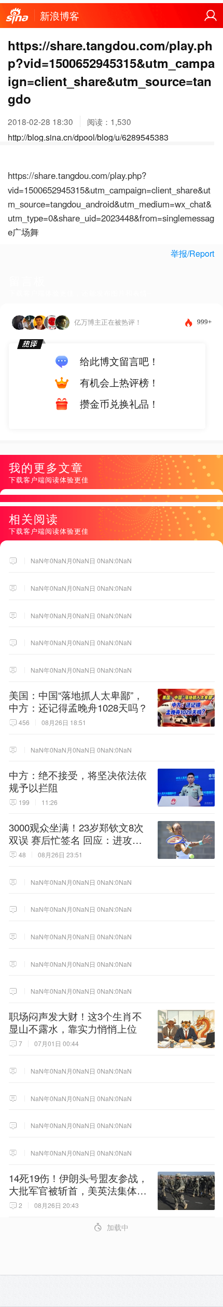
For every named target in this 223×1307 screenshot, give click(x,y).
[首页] (17, 16)
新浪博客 (59, 15)
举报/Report (192, 253)
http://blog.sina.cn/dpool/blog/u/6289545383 (88, 137)
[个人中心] (210, 15)
